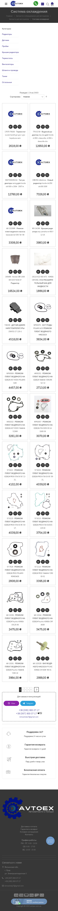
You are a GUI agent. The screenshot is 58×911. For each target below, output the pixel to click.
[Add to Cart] (11, 127)
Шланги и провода (10, 70)
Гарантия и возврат (29, 829)
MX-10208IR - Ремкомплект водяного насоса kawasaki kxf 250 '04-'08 (15, 231)
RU (43, 4)
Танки (4, 76)
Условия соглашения (29, 832)
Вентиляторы (8, 64)
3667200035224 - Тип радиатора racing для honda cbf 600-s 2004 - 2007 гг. (15, 183)
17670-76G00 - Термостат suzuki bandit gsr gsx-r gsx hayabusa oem (15, 134)
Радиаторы (7, 34)
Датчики (5, 40)
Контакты (29, 834)
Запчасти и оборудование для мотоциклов (32, 16)
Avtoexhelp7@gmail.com (29, 717)
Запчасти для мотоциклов (19, 19)
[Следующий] (36, 689)
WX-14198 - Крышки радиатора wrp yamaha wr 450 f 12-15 (42, 231)
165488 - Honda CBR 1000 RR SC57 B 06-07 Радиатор (15, 279)
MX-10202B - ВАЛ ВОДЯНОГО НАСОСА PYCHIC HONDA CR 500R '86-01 (42, 666)
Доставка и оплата (29, 826)
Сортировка (15, 96)
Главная (9, 16)
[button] (15, 127)
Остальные (7, 82)
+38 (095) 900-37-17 (29, 710)
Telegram (29, 703)
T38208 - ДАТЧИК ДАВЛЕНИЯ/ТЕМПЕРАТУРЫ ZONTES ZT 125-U (15, 328)
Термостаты (7, 58)
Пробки (5, 46)
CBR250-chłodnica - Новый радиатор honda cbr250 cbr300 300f (42, 183)
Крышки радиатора (10, 52)
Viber (13, 703)
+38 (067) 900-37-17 (26, 713)
